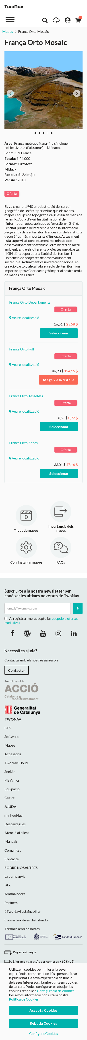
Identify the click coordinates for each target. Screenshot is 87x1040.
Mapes (7, 31)
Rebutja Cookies (43, 1023)
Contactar (16, 670)
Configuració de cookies (55, 991)
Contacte (11, 859)
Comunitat (12, 850)
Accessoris (12, 754)
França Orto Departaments (29, 302)
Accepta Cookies (43, 1010)
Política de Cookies (24, 999)
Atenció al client (16, 832)
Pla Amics (12, 780)
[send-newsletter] (78, 608)
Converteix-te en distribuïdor (26, 920)
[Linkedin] (74, 633)
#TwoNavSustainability (22, 911)
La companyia (14, 876)
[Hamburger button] (10, 19)
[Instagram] (58, 633)
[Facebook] (12, 633)
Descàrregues (15, 824)
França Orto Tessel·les (26, 396)
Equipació (12, 789)
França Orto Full (21, 349)
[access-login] (67, 21)
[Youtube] (43, 633)
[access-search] (45, 21)
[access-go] (56, 21)
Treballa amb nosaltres (22, 929)
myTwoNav (13, 815)
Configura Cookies (43, 1033)
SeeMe (9, 771)
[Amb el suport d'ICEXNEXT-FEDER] (43, 936)
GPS (7, 728)
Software (11, 736)
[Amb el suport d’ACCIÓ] (22, 698)
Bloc (8, 885)
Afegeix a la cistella (58, 380)
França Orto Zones (23, 443)
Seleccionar (58, 333)
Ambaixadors (14, 894)
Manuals (11, 841)
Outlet (9, 797)
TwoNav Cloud (16, 763)
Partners (11, 902)
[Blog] (27, 633)
